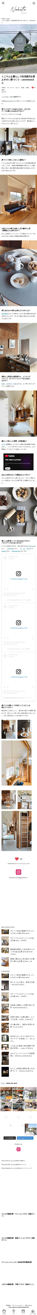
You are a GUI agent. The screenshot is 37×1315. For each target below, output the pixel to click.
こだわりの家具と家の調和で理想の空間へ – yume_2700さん (22, 1047)
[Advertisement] (18, 903)
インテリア (11, 87)
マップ (14, 1311)
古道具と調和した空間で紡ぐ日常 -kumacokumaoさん (22, 1006)
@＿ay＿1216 (25, 548)
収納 (23, 87)
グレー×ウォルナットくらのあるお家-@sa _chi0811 (22, 939)
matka (15, 383)
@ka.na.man (32, 546)
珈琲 (3, 90)
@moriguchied (16, 551)
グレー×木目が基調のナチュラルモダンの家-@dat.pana (22, 932)
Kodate (7, 18)
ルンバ (3, 444)
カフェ (18, 87)
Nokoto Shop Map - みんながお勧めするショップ (13, 1164)
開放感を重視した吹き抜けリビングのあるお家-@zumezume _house (22, 951)
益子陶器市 (5, 313)
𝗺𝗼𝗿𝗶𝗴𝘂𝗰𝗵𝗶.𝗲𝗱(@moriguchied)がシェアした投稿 (19, 698)
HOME (3, 18)
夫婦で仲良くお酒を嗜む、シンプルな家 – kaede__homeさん (22, 1018)
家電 (27, 87)
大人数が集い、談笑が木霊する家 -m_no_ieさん (22, 1026)
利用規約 (8, 1305)
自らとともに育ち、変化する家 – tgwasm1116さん (22, 983)
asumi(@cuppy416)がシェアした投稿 (18, 600)
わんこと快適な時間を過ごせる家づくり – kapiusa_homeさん (22, 1070)
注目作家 (4, 1311)
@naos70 (4, 551)
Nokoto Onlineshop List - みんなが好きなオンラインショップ (16, 1168)
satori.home (9, 101)
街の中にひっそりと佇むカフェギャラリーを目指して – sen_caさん (22, 1038)
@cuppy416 (10, 548)
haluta (3, 383)
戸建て (4, 87)
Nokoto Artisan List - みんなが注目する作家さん (13, 1160)
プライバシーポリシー (18, 1305)
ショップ (23, 1311)
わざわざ (9, 383)
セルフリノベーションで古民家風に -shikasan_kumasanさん (22, 1055)
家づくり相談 (33, 1311)
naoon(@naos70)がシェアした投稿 (18, 649)
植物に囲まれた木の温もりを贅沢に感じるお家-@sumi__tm (22, 960)
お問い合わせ (28, 1305)
